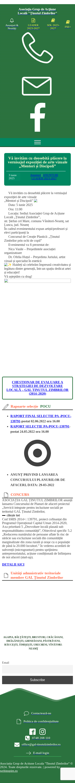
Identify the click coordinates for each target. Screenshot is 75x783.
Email (5, 662)
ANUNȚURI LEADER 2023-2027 (44, 177)
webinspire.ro (9, 770)
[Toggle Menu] (37, 142)
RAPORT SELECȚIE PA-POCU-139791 (39, 426)
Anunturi (35, 175)
